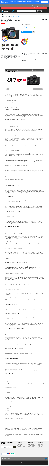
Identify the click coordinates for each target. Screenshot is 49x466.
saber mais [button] (6, 2)
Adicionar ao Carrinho (27, 31)
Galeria (39, 447)
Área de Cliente (19, 444)
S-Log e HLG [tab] (7, 408)
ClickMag (39, 448)
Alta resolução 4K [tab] (8, 406)
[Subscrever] (14, 447)
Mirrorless (9, 16)
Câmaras (5, 16)
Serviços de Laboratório (42, 14)
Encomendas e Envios (20, 448)
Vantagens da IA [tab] (8, 258)
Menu (4, 14)
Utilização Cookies (31, 446)
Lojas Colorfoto (40, 445)
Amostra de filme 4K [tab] (8, 404)
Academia (40, 446)
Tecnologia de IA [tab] (8, 260)
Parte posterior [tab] (7, 378)
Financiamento (30, 447)
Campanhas (15, 14)
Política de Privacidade (31, 445)
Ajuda (39, 6)
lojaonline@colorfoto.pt (7, 458)
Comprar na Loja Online (21, 446)
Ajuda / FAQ (19, 445)
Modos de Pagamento (21, 447)
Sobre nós (46, 6)
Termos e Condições (31, 444)
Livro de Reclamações (31, 448)
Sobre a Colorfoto (41, 444)
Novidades (10, 14)
